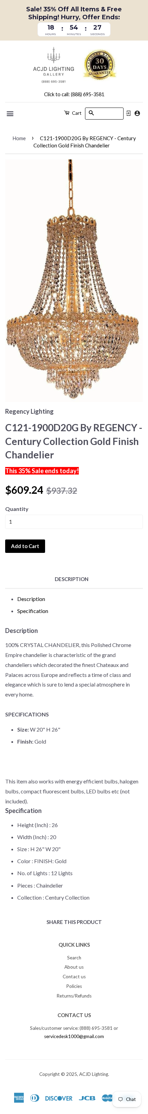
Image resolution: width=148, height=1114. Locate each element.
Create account (137, 113)
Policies (74, 986)
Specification (32, 611)
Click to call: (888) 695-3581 (74, 94)
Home (19, 138)
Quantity (17, 508)
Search (74, 957)
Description (71, 579)
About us (74, 967)
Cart (76, 113)
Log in (128, 113)
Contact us (74, 976)
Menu (10, 114)
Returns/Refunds (74, 996)
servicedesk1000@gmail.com (74, 1036)
